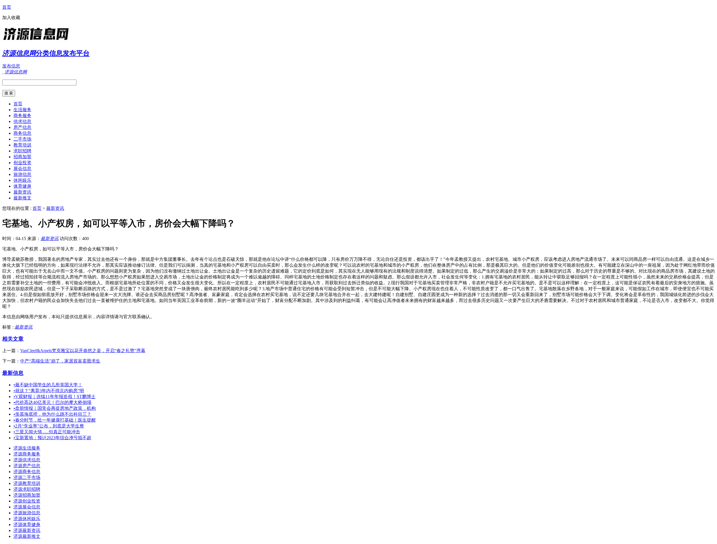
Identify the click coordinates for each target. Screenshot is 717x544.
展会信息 (22, 168)
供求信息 (22, 121)
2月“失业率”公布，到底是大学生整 (48, 426)
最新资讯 (22, 192)
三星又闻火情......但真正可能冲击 (46, 431)
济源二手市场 (26, 477)
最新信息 (13, 373)
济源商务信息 (26, 471)
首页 (6, 7)
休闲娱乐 (22, 180)
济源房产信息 (26, 465)
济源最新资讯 (26, 530)
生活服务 (22, 109)
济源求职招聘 (26, 489)
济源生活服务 (26, 448)
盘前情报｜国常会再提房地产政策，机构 (54, 408)
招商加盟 (22, 156)
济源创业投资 (26, 501)
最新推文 (22, 198)
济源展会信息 (26, 507)
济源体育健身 (26, 524)
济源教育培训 (26, 483)
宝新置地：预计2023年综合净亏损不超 (52, 437)
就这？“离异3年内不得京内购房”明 (48, 390)
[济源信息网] (37, 40)
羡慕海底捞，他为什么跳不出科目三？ (52, 414)
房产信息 (22, 127)
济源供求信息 (26, 459)
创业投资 (22, 162)
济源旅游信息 (26, 512)
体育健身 (22, 186)
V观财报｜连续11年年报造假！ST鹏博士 (54, 396)
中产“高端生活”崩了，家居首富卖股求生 (60, 361)
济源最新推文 (26, 536)
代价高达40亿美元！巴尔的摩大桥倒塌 (52, 402)
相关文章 (13, 339)
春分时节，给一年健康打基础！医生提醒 (54, 420)
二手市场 (22, 139)
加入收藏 (11, 17)
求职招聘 (22, 150)
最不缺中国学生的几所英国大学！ (47, 384)
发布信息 (11, 66)
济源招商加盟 (26, 495)
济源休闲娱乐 (26, 518)
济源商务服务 (26, 454)
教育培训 (22, 145)
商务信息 (22, 133)
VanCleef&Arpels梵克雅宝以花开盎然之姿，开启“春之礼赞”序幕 (82, 350)
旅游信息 (22, 174)
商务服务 (22, 115)
